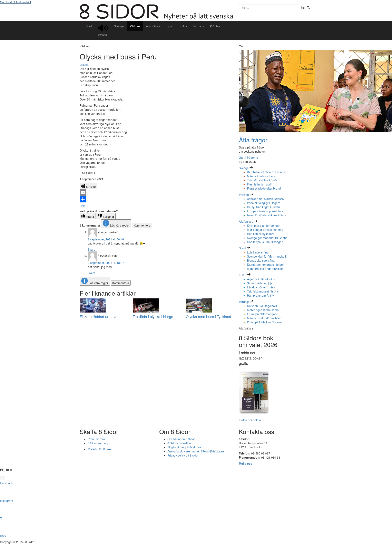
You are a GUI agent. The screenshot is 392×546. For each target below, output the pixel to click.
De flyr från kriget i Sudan (263, 207)
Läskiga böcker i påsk (261, 287)
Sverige (119, 26)
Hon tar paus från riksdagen (265, 242)
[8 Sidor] (156, 19)
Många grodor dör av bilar (264, 318)
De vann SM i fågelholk (262, 306)
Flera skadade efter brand (264, 188)
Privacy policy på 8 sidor (183, 455)
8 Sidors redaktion (179, 443)
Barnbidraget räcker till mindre (266, 172)
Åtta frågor (253, 139)
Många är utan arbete (261, 176)
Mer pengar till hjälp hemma (265, 230)
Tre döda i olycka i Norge (153, 316)
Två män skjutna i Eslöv (262, 180)
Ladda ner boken (250, 420)
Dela (83, 206)
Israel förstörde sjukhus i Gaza (266, 215)
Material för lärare (99, 449)
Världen (135, 26)
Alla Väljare (153, 26)
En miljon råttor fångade (262, 314)
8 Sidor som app (98, 443)
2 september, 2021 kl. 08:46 (106, 239)
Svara (91, 249)
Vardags (198, 26)
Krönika (215, 26)
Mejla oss (245, 463)
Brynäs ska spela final (261, 260)
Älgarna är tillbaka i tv (261, 279)
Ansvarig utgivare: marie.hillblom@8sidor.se (195, 451)
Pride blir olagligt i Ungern (263, 203)
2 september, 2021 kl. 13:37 (106, 263)
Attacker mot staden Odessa (265, 199)
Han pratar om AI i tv (260, 295)
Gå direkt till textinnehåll (15, 2)
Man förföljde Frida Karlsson (265, 269)
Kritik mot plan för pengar (263, 225)
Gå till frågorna (248, 157)
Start (89, 26)
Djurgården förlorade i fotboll (265, 264)
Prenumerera (96, 439)
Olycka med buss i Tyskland (208, 316)
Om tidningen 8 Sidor (181, 439)
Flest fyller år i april (259, 184)
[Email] (156, 192)
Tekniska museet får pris (263, 291)
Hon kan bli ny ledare (260, 234)
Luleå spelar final (258, 252)
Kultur (183, 26)
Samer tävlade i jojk (259, 283)
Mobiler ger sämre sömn (263, 310)
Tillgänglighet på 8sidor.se (184, 447)
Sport (170, 26)
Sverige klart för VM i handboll (266, 256)
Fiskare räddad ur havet (99, 316)
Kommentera (142, 225)
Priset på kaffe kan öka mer (264, 322)
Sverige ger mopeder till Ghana (267, 238)
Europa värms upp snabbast (265, 211)
